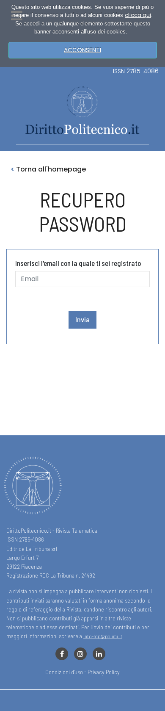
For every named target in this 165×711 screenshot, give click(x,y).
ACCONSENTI (82, 50)
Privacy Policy (104, 671)
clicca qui (138, 15)
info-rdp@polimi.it (102, 636)
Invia (82, 319)
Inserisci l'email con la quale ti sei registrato (78, 263)
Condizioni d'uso (64, 671)
